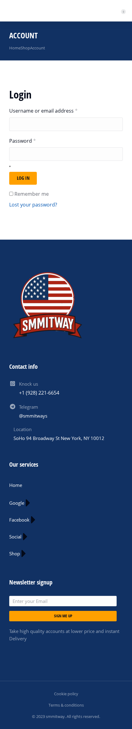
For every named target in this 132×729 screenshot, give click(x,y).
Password (33, 140)
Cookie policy (66, 693)
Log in (23, 178)
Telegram (28, 407)
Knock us (28, 384)
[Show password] (9, 166)
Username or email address (54, 110)
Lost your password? (33, 204)
